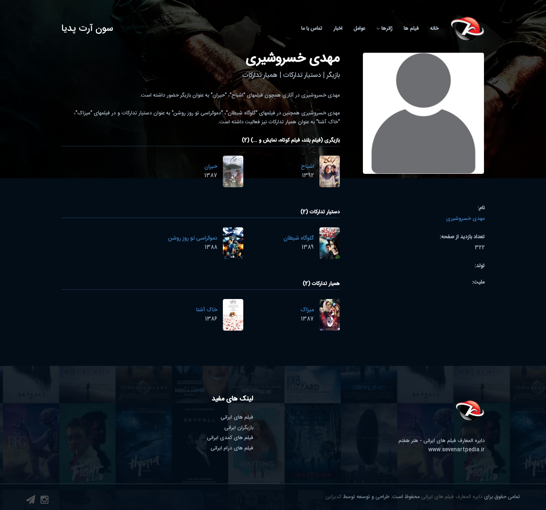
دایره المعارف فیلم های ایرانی (451, 497)
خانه (434, 28)
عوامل (359, 28)
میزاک (307, 310)
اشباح (307, 166)
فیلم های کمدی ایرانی (230, 437)
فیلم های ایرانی (237, 417)
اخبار (338, 28)
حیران (210, 166)
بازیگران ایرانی (238, 427)
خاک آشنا (206, 310)
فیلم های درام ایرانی (232, 448)
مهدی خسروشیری (465, 218)
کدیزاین (333, 497)
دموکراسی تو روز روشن (192, 238)
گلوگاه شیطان (298, 238)
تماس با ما (311, 28)
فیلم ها (411, 28)
